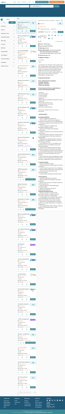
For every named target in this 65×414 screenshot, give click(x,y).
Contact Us (26, 402)
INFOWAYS (21, 24)
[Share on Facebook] (55, 35)
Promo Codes (17, 402)
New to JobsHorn (38, 402)
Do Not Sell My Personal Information (40, 412)
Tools (18, 2)
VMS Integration (38, 405)
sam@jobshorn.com (50, 407)
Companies (24, 2)
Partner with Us (38, 404)
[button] (8, 26)
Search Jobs (6, 400)
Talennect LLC (22, 305)
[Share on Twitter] (52, 35)
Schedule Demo (27, 405)
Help (33, 2)
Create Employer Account (56, 2)
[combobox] (17, 6)
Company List (6, 405)
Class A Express (22, 378)
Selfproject (21, 82)
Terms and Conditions (29, 412)
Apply (12, 22)
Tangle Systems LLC (23, 52)
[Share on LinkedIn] (49, 35)
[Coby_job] (22, 31)
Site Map (26, 400)
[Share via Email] (49, 38)
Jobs (15, 2)
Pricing (16, 400)
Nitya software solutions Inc (24, 363)
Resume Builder (7, 402)
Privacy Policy (50, 412)
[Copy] (52, 38)
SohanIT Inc (21, 37)
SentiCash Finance (23, 139)
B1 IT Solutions (22, 348)
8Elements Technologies (24, 67)
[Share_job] (18, 31)
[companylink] (33, 36)
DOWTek (21, 245)
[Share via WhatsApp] (58, 35)
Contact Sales (27, 404)
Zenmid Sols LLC (22, 335)
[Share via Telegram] (62, 35)
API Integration (38, 407)
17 (34, 392)
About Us (37, 400)
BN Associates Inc (22, 155)
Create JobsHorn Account (42, 2)
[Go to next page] (18, 394)
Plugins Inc (21, 290)
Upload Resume (7, 404)
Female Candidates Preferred (25, 146)
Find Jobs (57, 6)
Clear (4, 22)
